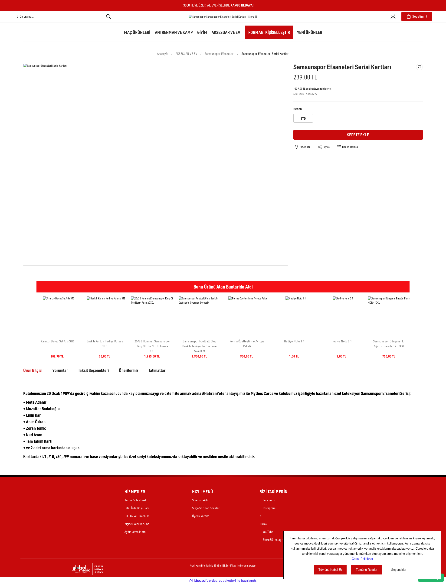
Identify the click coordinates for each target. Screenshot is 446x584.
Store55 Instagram (274, 539)
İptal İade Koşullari (137, 508)
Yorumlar (60, 370)
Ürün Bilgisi (32, 370)
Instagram (268, 508)
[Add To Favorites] (419, 67)
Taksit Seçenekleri (93, 370)
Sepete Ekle (358, 134)
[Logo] (223, 16)
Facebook (268, 500)
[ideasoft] (198, 580)
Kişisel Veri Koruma (137, 524)
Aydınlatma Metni (135, 532)
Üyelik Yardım (200, 516)
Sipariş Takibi (200, 500)
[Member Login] (393, 16)
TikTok (263, 524)
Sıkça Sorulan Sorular (206, 508)
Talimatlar (156, 370)
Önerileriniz (128, 370)
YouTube (267, 532)
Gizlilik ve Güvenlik (137, 516)
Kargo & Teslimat (135, 500)
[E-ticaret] (222, 580)
